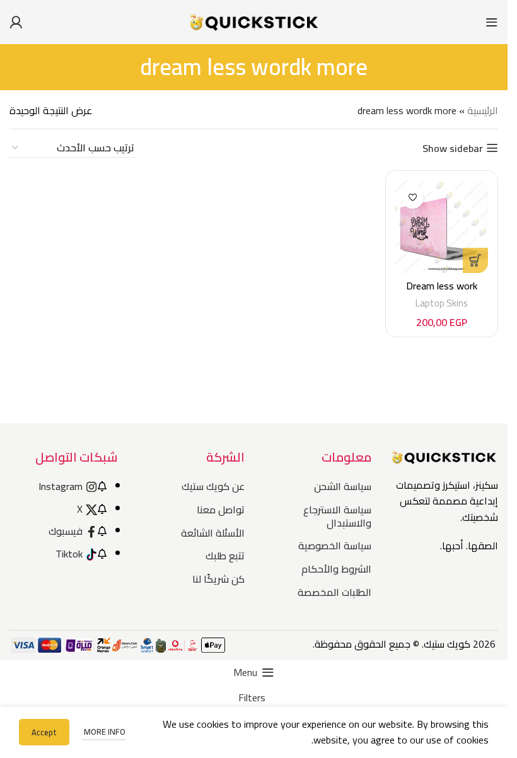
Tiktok (69, 553)
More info (103, 731)
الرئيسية (482, 110)
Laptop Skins (441, 303)
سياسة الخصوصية (334, 545)
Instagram (60, 486)
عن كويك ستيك (213, 486)
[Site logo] (254, 20)
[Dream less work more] (441, 226)
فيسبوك (66, 531)
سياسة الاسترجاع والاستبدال (337, 516)
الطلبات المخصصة (334, 592)
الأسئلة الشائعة (212, 532)
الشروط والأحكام (336, 568)
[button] (475, 260)
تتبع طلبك (225, 555)
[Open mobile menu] (491, 22)
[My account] (15, 22)
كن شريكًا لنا (218, 578)
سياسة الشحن (342, 486)
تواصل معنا (220, 509)
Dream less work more (441, 292)
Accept (44, 732)
